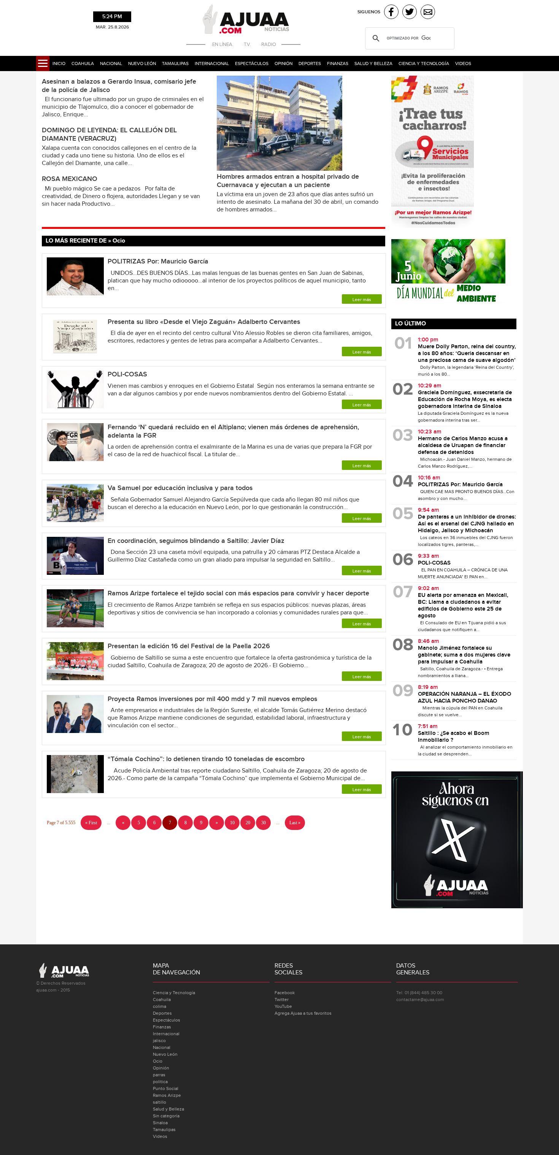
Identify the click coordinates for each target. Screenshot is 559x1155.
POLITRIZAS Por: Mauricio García (158, 261)
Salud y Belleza (373, 63)
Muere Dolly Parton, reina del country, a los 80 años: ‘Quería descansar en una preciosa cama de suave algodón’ (467, 353)
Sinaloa (160, 1122)
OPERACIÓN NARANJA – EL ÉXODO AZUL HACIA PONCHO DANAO (464, 697)
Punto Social (165, 1088)
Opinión (283, 63)
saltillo (159, 1102)
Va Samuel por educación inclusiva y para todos (180, 488)
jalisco (159, 1040)
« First (91, 822)
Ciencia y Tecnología (424, 63)
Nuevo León (142, 63)
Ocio (157, 1061)
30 (263, 822)
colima (159, 1006)
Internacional (212, 63)
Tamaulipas (175, 63)
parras (159, 1074)
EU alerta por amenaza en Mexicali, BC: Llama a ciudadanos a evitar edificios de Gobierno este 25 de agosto (463, 605)
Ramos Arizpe (167, 1095)
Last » (294, 822)
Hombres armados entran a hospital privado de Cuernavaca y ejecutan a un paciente (288, 181)
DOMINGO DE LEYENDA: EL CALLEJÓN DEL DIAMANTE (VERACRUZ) (109, 134)
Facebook (285, 992)
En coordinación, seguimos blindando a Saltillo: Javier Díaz (196, 541)
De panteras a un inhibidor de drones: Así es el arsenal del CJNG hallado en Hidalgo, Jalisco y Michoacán (467, 524)
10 (232, 822)
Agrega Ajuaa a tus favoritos (303, 1013)
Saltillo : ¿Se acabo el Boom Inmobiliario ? (453, 737)
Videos (463, 63)
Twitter (282, 999)
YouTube (283, 1006)
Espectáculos (251, 63)
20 (248, 822)
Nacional (111, 63)
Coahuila (82, 63)
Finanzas (337, 63)
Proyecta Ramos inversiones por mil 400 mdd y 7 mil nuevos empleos (212, 699)
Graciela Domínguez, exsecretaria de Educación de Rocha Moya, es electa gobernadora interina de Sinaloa (465, 399)
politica (160, 1081)
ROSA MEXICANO (69, 179)
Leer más (362, 299)
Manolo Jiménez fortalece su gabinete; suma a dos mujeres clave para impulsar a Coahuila (464, 655)
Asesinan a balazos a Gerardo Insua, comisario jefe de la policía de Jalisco (119, 86)
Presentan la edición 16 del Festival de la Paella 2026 (189, 646)
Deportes (310, 63)
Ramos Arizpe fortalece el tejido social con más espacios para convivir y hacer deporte (238, 593)
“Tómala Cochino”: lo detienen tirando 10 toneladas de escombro (206, 759)
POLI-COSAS (127, 374)
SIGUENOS (368, 12)
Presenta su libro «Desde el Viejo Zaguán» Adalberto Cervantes (205, 322)
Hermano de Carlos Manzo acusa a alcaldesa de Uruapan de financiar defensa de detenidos (463, 445)
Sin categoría (166, 1116)
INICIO (58, 63)
